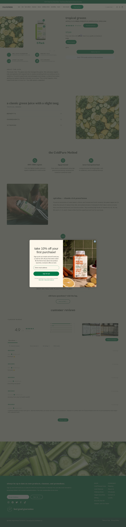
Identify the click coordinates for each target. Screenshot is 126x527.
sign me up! (46, 273)
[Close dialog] (95, 241)
